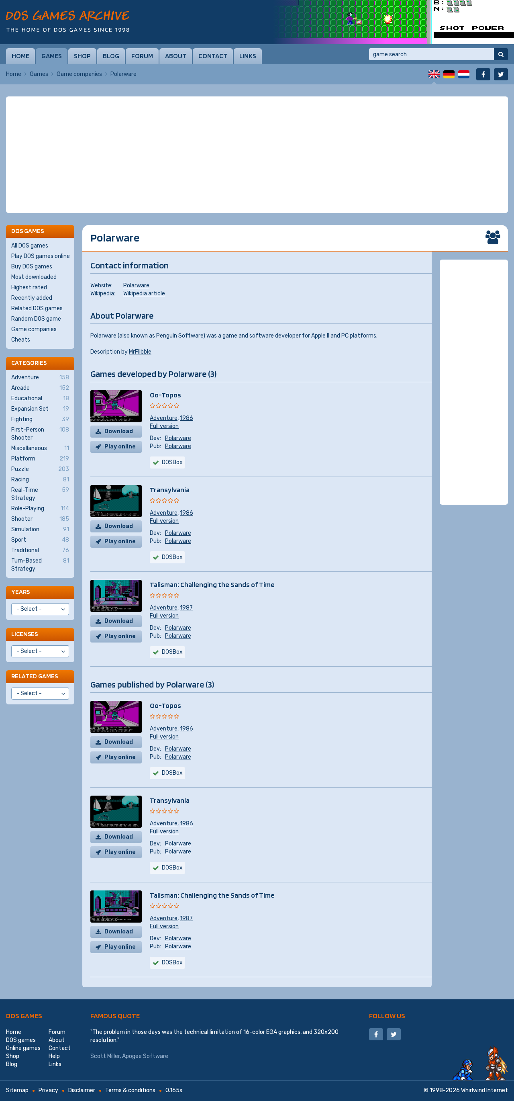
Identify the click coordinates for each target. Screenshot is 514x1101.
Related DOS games (37, 308)
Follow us (387, 1015)
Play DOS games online (40, 256)
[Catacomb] (393, 22)
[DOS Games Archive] (67, 21)
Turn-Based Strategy (40, 564)
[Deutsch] (449, 74)
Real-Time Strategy (40, 494)
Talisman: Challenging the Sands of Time (212, 584)
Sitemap (17, 1090)
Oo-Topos (165, 395)
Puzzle (40, 469)
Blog (111, 56)
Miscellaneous (40, 448)
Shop (82, 56)
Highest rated (29, 287)
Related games (34, 676)
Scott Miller (105, 1056)
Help (54, 1056)
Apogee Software (145, 1056)
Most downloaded (34, 277)
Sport (40, 539)
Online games (23, 1048)
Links (247, 56)
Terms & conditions (130, 1090)
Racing (40, 479)
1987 (186, 607)
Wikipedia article (144, 293)
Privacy (48, 1090)
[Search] (501, 54)
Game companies (79, 74)
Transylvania (170, 489)
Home (20, 56)
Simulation (40, 529)
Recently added (31, 298)
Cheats (20, 339)
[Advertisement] (257, 154)
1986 (186, 418)
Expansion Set (40, 408)
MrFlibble (140, 351)
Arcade (40, 388)
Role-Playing (40, 508)
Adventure (163, 418)
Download (118, 431)
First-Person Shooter (40, 433)
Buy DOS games (31, 266)
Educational (40, 398)
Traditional (40, 550)
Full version (164, 426)
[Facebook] (483, 74)
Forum (142, 56)
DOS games (24, 1015)
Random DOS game (36, 318)
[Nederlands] (463, 74)
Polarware (136, 285)
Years (20, 592)
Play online (120, 446)
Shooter (40, 519)
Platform (40, 458)
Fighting (40, 419)
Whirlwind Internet (484, 1090)
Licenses (24, 634)
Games (51, 56)
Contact (212, 56)
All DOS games (29, 245)
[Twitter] (501, 74)
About (175, 56)
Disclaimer (81, 1090)
